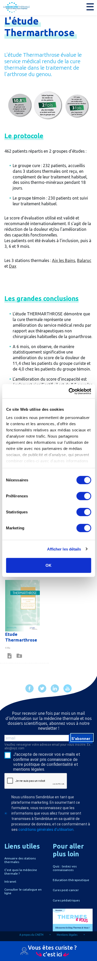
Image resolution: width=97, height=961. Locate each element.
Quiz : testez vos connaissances (65, 868)
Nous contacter (49, 957)
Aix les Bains (63, 260)
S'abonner (80, 739)
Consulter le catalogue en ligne (23, 891)
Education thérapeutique (71, 880)
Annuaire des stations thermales (20, 860)
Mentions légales (67, 934)
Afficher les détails (64, 549)
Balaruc (84, 260)
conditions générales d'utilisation (45, 829)
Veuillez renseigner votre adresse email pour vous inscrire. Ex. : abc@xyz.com (48, 746)
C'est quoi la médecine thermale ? (20, 871)
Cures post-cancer (66, 890)
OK (48, 565)
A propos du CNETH (31, 934)
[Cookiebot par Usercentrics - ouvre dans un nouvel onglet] (69, 391)
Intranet (10, 881)
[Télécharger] (10, 656)
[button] (90, 6)
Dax (12, 266)
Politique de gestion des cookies (33, 949)
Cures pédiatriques (66, 900)
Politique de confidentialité (48, 942)
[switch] (83, 496)
